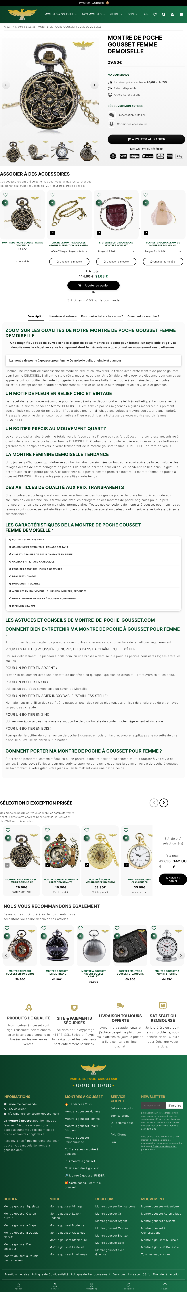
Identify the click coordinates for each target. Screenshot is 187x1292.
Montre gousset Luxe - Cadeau (65, 1216)
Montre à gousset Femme (82, 1118)
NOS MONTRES (92, 14)
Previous (6, 85)
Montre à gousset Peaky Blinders (81, 1128)
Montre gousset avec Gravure (109, 1252)
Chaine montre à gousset (82, 1168)
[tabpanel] (13, 151)
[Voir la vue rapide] (7, 936)
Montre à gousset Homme (82, 1111)
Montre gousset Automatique (161, 1213)
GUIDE (114, 14)
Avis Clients (119, 1134)
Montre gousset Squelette (21, 1206)
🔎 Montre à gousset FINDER (85, 1175)
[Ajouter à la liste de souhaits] (5, 195)
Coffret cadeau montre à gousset (81, 1151)
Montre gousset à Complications (153, 1230)
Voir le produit (61, 892)
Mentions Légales (17, 1274)
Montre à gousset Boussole (160, 1247)
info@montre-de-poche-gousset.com (33, 1113)
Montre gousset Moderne (66, 1225)
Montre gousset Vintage (66, 1206)
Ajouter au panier (97, 285)
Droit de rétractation (167, 1274)
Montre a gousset (25, 26)
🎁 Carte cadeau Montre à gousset (83, 1185)
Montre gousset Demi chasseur (18, 1246)
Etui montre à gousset (80, 1161)
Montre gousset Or (108, 1213)
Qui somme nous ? (122, 1125)
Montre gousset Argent (111, 1221)
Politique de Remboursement (90, 1274)
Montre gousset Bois (109, 1242)
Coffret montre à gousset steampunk (130, 972)
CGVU (146, 1274)
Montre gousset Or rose (111, 1228)
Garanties (119, 1274)
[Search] (164, 14)
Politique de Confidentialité (50, 1274)
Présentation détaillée (132, 114)
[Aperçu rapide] (5, 203)
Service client (16, 1109)
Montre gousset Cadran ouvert (20, 1216)
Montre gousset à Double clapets (21, 1235)
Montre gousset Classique (67, 1232)
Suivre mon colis (122, 1108)
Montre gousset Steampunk (68, 1240)
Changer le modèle (71, 261)
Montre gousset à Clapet (21, 1225)
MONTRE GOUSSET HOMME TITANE (57, 972)
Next (94, 85)
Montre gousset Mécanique (160, 1206)
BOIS (130, 14)
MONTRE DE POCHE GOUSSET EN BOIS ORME (20, 972)
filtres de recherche (38, 1140)
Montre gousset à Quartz (158, 1221)
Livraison (134, 1274)
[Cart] (181, 14)
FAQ (145, 14)
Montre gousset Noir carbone (115, 1206)
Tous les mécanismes (156, 1254)
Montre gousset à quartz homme (167, 972)
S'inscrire (174, 1105)
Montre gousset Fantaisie (66, 1247)
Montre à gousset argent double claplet (93, 974)
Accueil (8, 26)
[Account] (172, 14)
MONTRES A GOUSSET (59, 14)
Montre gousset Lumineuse (68, 1254)
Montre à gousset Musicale (159, 1240)
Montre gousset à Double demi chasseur (21, 1258)
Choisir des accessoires (132, 124)
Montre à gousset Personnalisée (77, 1140)
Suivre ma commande (22, 1104)
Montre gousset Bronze (111, 1235)
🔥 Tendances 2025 (78, 1104)
